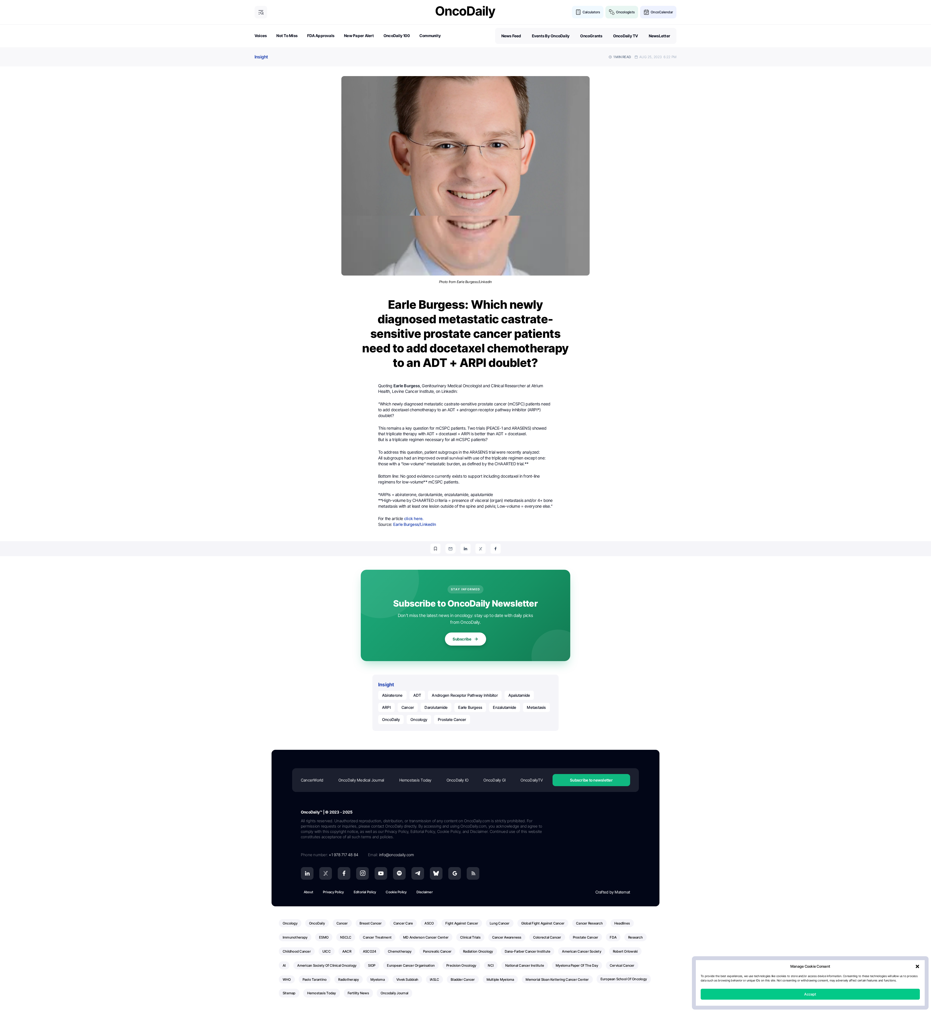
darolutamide (436, 707)
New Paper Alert (359, 35)
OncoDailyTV (532, 780)
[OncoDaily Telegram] (417, 873)
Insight (261, 56)
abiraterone (392, 695)
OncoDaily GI (494, 780)
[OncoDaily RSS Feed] (473, 873)
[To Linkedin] (465, 549)
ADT (417, 695)
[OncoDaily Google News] (454, 873)
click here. (414, 518)
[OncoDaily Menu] (261, 12)
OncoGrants (591, 35)
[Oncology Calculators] (578, 12)
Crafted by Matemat (612, 892)
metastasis (536, 707)
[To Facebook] (495, 549)
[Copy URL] (435, 549)
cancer (407, 707)
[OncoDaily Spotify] (399, 873)
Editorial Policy (365, 892)
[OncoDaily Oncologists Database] (612, 12)
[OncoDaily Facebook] (344, 873)
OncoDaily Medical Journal (361, 780)
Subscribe (462, 639)
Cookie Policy (396, 892)
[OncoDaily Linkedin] (307, 873)
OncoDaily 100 (397, 35)
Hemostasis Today (415, 780)
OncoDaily (391, 719)
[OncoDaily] (465, 12)
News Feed (511, 35)
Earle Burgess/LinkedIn (414, 524)
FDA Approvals (320, 35)
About (308, 892)
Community (430, 35)
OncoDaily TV (625, 35)
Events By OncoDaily (551, 35)
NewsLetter (659, 35)
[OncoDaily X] (325, 873)
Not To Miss (286, 35)
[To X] (480, 549)
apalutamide (519, 695)
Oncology (418, 719)
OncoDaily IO (458, 780)
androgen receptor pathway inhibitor (465, 695)
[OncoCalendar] (646, 12)
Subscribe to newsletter (591, 780)
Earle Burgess (470, 707)
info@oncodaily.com (396, 854)
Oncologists (625, 12)
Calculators (591, 12)
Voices (261, 35)
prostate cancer (452, 719)
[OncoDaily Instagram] (362, 873)
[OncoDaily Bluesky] (436, 873)
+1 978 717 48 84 (343, 854)
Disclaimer (425, 892)
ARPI (386, 707)
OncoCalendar (662, 12)
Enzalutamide (504, 707)
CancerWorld (312, 780)
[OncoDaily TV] (381, 873)
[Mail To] (450, 549)
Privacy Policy (333, 892)
